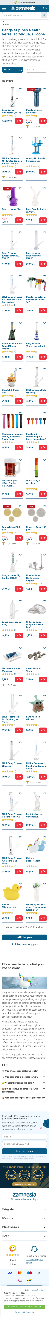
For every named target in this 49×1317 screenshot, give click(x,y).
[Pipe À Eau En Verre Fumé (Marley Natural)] (12, 330)
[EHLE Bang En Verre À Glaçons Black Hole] (12, 845)
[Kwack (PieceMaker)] (12, 892)
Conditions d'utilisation (11, 1158)
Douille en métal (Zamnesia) (34, 111)
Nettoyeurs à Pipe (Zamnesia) (11, 669)
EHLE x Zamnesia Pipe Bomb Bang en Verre (36, 766)
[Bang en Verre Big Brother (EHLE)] (12, 562)
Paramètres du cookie (24, 1312)
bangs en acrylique (11, 1046)
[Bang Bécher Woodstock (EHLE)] (12, 97)
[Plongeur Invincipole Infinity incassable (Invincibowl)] (12, 421)
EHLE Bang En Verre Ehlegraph (12, 764)
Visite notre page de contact (34, 1261)
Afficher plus (24, 937)
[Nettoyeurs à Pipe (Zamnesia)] (12, 655)
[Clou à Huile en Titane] (36, 655)
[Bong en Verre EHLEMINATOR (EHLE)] (36, 240)
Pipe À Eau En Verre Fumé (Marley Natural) (12, 346)
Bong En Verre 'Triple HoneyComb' (36, 344)
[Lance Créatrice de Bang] (12, 609)
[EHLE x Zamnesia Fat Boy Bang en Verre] (12, 704)
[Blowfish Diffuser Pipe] (12, 377)
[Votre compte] (43, 8)
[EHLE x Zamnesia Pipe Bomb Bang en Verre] (36, 750)
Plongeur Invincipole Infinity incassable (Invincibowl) (12, 436)
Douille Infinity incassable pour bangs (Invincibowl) (36, 436)
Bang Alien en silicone (33, 718)
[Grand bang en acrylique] (36, 467)
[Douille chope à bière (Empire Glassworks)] (12, 467)
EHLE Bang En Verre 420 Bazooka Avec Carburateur (12, 299)
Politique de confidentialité (36, 1156)
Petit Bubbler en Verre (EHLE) (34, 815)
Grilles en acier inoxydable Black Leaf (34, 624)
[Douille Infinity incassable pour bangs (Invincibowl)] (36, 421)
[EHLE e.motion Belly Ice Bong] (36, 377)
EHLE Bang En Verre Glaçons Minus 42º (12, 815)
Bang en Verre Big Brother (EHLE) (11, 576)
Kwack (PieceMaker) (9, 906)
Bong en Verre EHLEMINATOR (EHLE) (33, 256)
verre (37, 49)
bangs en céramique (33, 1039)
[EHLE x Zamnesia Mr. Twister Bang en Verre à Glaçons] (12, 145)
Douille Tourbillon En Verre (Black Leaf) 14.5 (36, 299)
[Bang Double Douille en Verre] (36, 196)
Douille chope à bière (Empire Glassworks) (9, 483)
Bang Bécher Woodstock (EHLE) (11, 111)
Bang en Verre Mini (11, 209)
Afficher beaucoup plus (25, 944)
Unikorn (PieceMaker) (33, 859)
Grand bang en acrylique (33, 481)
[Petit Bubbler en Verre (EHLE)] (36, 801)
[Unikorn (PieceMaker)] (36, 845)
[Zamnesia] (23, 8)
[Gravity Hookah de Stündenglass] (36, 145)
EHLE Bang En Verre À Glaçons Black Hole (12, 860)
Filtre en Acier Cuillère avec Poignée (33, 578)
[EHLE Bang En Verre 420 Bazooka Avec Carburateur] (12, 284)
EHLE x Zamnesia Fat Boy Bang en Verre (10, 719)
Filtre (7, 69)
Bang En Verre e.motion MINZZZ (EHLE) (11, 256)
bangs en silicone (10, 1039)
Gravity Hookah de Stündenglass (35, 159)
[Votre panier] (46, 8)
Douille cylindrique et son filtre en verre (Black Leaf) (36, 907)
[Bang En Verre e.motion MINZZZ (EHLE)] (12, 240)
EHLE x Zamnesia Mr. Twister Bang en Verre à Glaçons (12, 161)
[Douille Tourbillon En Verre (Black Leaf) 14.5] (36, 284)
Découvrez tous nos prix (24, 1184)
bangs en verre (9, 1032)
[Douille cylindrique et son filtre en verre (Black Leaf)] (36, 892)
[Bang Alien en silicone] (36, 704)
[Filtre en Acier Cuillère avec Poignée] (36, 562)
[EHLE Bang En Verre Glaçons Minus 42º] (12, 801)
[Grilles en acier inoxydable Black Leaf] (36, 609)
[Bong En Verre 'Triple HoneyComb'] (36, 330)
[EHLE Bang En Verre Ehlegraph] (12, 750)
